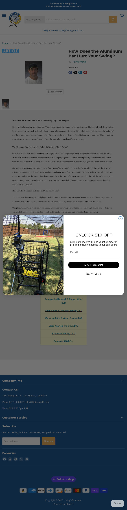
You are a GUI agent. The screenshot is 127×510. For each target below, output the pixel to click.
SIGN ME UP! (93, 265)
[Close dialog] (120, 218)
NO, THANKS (93, 274)
